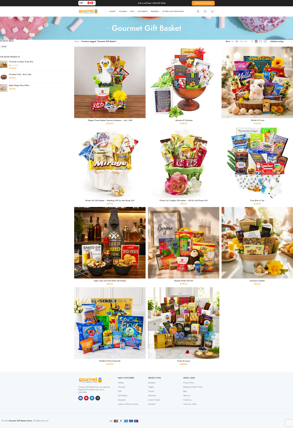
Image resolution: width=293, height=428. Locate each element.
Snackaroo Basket (257, 280)
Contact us (187, 400)
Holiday (121, 382)
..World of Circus (257, 120)
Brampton (152, 382)
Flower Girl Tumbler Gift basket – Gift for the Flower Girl (184, 200)
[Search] (205, 11)
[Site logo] (88, 11)
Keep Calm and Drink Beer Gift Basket (110, 280)
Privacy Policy (188, 382)
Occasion (121, 387)
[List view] (252, 41)
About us (186, 395)
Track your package (203, 3)
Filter (4, 47)
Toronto (151, 391)
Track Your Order (190, 404)
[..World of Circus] (257, 82)
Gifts (120, 391)
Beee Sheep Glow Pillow (19, 85)
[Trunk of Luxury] (183, 323)
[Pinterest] (86, 398)
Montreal (151, 404)
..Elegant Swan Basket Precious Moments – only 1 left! (110, 120)
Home (76, 41)
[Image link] (90, 380)
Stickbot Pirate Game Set (109, 361)
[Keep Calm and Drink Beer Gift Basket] (110, 242)
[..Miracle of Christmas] (183, 82)
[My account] (198, 11)
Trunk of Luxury (183, 361)
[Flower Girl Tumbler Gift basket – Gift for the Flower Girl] (183, 162)
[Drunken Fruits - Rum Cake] (3, 77)
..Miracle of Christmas (184, 120)
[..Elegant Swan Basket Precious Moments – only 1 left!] (110, 82)
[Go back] (109, 28)
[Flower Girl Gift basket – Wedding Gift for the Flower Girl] (110, 162)
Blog (185, 391)
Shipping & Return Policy (192, 387)
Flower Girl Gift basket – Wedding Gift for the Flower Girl (109, 200)
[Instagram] (97, 398)
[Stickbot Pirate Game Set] (110, 323)
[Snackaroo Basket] (257, 242)
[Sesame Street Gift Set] (183, 242)
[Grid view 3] (256, 41)
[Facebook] (80, 398)
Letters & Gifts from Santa (128, 404)
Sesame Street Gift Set (183, 280)
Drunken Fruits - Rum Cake (20, 74)
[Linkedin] (92, 398)
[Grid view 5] (265, 41)
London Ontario (154, 400)
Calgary (151, 387)
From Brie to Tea (257, 200)
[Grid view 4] (260, 41)
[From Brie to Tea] (257, 162)
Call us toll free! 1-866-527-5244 (151, 3)
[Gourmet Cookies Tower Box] (3, 65)
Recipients (122, 400)
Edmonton (152, 395)
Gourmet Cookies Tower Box (21, 61)
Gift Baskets (122, 395)
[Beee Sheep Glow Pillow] (3, 88)
